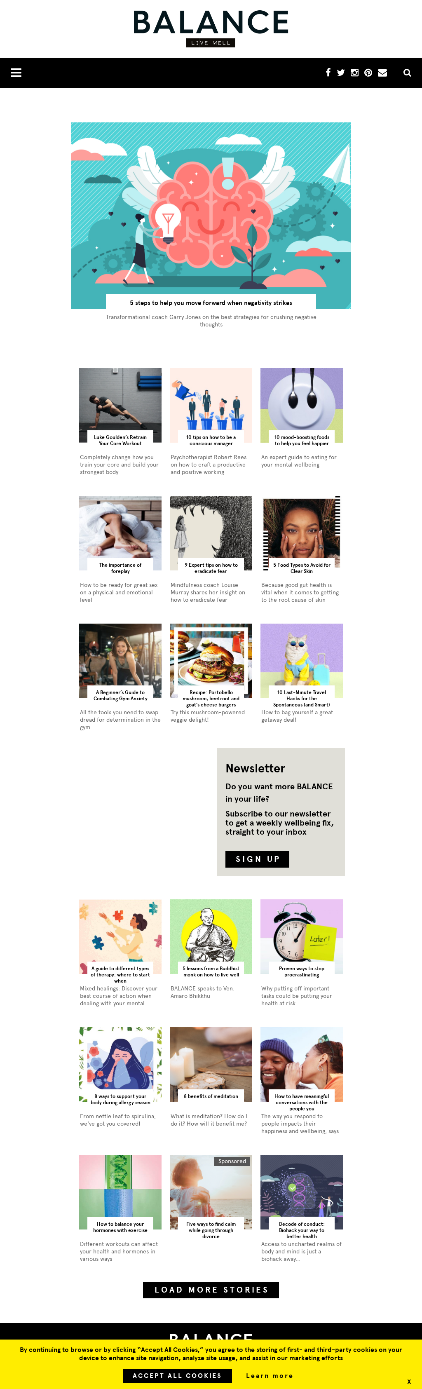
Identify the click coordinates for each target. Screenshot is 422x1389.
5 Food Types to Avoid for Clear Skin (302, 568)
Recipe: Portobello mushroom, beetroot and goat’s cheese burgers (211, 699)
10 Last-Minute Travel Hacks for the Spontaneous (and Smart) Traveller (301, 699)
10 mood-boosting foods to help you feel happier (301, 440)
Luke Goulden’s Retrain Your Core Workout (120, 440)
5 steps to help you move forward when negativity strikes (211, 303)
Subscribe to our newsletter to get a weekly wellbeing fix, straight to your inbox (279, 823)
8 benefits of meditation (211, 1096)
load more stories (212, 1290)
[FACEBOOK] (328, 73)
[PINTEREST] (368, 73)
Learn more (270, 1376)
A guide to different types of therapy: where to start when (120, 975)
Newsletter (255, 768)
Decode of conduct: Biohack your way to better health (302, 1230)
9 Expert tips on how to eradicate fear (211, 568)
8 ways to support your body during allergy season (120, 1099)
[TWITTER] (341, 73)
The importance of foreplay (120, 568)
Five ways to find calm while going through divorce (211, 1230)
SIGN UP (258, 859)
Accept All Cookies (177, 1376)
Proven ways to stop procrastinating (301, 972)
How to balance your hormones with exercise (120, 1227)
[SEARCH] (404, 73)
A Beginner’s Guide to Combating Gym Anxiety (121, 696)
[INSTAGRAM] (355, 73)
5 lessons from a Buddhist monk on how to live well (211, 972)
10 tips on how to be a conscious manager (211, 440)
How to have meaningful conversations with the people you (301, 1102)
